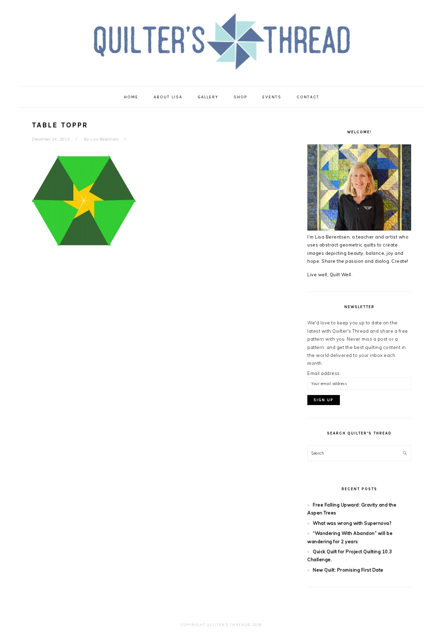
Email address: (324, 373)
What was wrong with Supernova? (352, 523)
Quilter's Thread (221, 41)
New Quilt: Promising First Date (348, 570)
